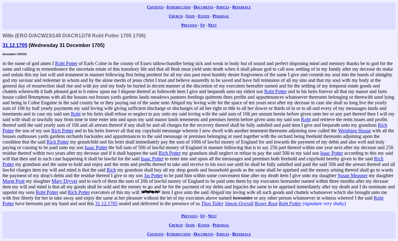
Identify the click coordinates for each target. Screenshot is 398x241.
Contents (155, 7)
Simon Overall (239, 203)
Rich (111, 169)
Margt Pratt (13, 181)
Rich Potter (62, 130)
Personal (221, 16)
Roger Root (266, 203)
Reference (241, 7)
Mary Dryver (64, 181)
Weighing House (354, 130)
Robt (76, 113)
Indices (222, 7)
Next (212, 25)
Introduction (179, 7)
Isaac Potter (96, 147)
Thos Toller (212, 203)
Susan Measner (353, 175)
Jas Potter (153, 175)
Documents (203, 7)
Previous (189, 25)
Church (176, 16)
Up (202, 25)
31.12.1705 (14, 45)
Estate (204, 16)
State (190, 16)
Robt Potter (66, 63)
